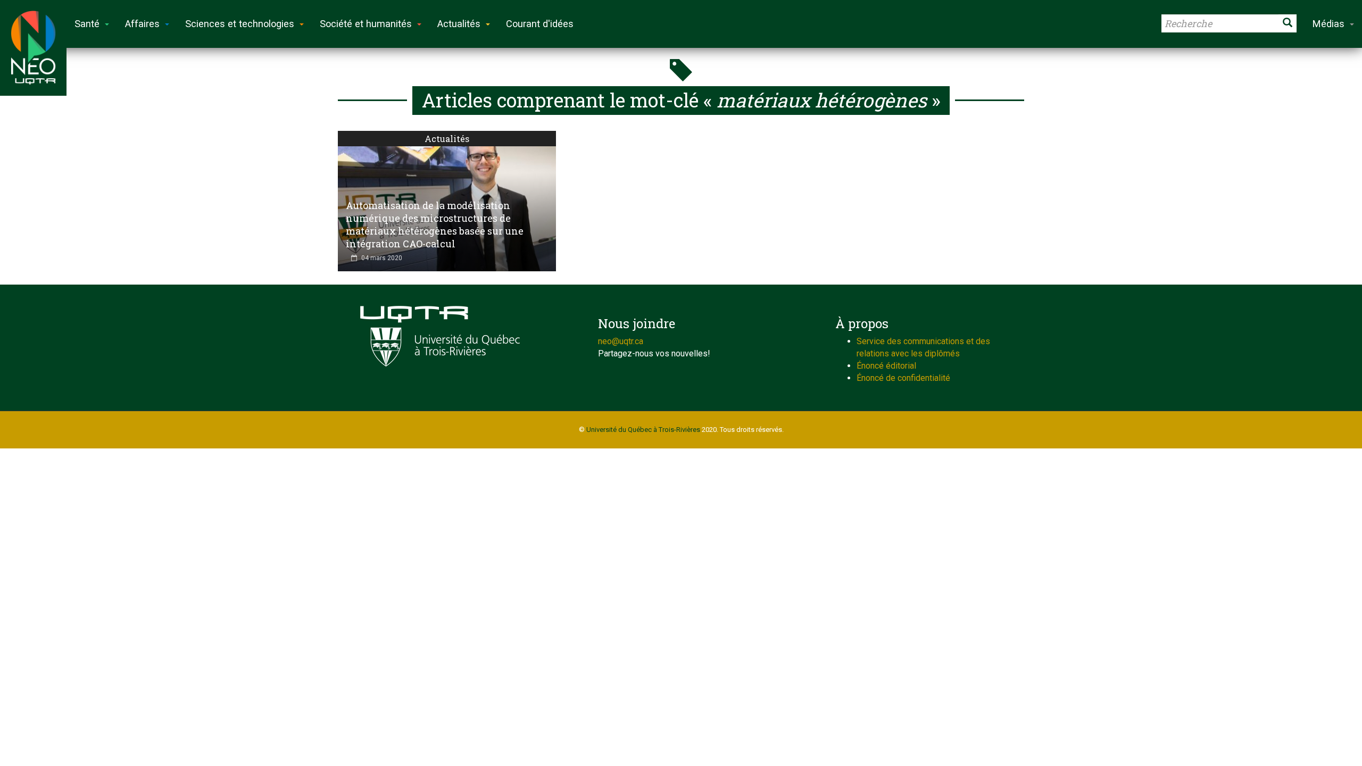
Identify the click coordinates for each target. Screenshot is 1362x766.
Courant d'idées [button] (540, 23)
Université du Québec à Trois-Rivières (643, 430)
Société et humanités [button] (366, 23)
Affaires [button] (142, 23)
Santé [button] (86, 23)
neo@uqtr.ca (620, 341)
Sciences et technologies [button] (239, 23)
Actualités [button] (458, 23)
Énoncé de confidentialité (903, 378)
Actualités (447, 138)
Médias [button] (1328, 23)
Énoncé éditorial (886, 366)
